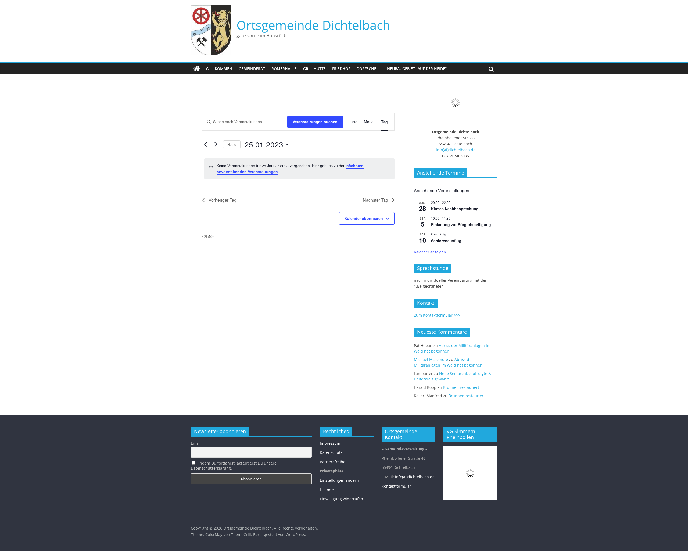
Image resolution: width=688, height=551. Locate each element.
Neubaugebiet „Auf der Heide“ (417, 68)
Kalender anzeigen (430, 252)
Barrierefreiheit (334, 461)
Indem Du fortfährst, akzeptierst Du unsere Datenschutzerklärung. (234, 466)
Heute (231, 144)
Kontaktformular (396, 486)
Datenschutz (331, 452)
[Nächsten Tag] (216, 144)
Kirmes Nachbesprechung (455, 208)
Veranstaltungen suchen (315, 121)
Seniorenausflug (446, 240)
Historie (327, 489)
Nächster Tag (375, 200)
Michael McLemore (431, 359)
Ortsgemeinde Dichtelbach (313, 25)
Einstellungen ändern (339, 480)
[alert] (299, 168)
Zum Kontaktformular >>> (437, 315)
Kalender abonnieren (364, 218)
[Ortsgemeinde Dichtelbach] (197, 68)
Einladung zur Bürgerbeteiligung (461, 224)
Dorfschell (369, 68)
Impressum (330, 443)
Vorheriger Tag (222, 200)
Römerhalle (284, 68)
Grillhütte (314, 68)
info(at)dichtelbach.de (455, 149)
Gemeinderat (252, 68)
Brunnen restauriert (461, 387)
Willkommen (219, 68)
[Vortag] (205, 144)
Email (196, 443)
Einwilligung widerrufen (341, 498)
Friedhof (341, 68)
